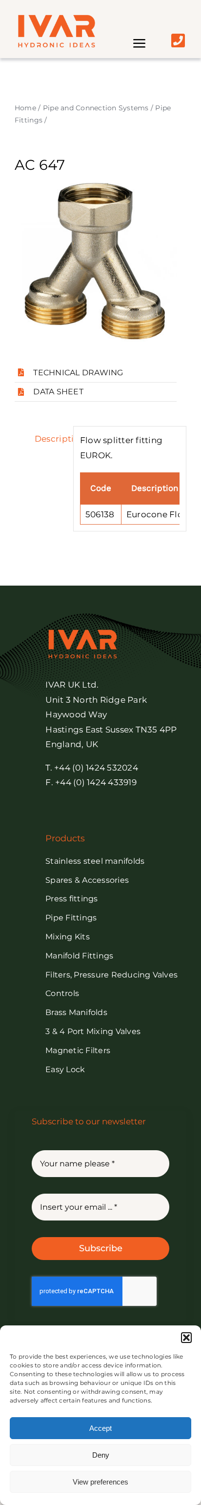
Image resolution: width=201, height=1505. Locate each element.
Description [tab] (50, 439)
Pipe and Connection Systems (96, 107)
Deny (100, 1455)
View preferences (100, 1482)
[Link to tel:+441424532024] (178, 40)
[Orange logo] (56, 18)
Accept (100, 1428)
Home (25, 107)
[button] (186, 1337)
